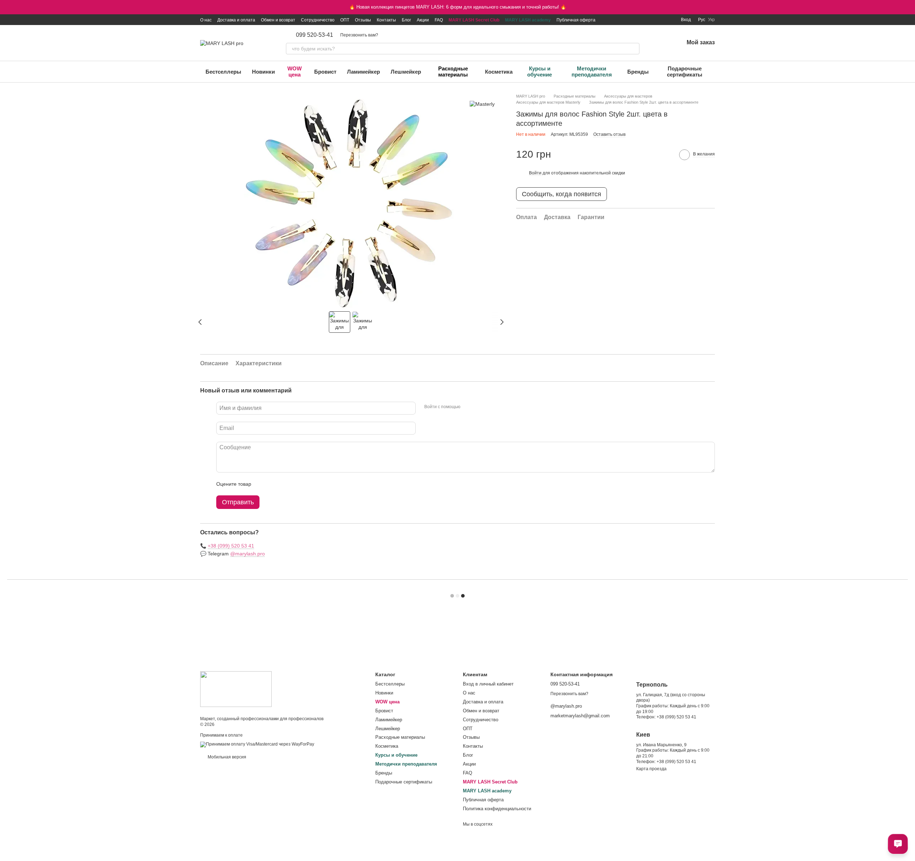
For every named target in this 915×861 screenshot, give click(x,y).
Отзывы (363, 20)
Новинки (263, 72)
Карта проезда (651, 768)
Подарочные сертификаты (684, 71)
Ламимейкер (363, 72)
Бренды (638, 72)
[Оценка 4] (297, 484)
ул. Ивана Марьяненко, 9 (661, 744)
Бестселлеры (223, 72)
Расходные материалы (453, 71)
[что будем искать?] (633, 48)
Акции (423, 20)
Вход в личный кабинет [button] (488, 684)
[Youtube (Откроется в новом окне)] (652, 20)
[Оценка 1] (263, 484)
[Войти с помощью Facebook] (468, 407)
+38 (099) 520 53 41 (231, 546)
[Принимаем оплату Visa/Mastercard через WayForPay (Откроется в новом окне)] (257, 744)
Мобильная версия (226, 756)
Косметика (499, 72)
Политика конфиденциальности (497, 808)
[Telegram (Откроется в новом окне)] (661, 20)
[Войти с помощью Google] (479, 407)
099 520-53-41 (314, 35)
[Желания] (659, 43)
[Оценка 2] (274, 484)
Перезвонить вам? (359, 35)
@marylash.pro (247, 553)
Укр (711, 20)
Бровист (325, 72)
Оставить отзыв (609, 134)
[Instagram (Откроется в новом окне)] (626, 20)
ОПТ (344, 20)
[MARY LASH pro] (236, 688)
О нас (206, 20)
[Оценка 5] (309, 484)
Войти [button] (535, 172)
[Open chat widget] (898, 844)
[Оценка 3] (286, 484)
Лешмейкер (406, 72)
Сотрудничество (318, 20)
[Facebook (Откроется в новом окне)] (644, 20)
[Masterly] (482, 104)
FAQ (439, 20)
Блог (406, 20)
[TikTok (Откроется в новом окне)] (635, 20)
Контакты (386, 20)
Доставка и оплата (236, 20)
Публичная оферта (576, 20)
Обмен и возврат (278, 20)
